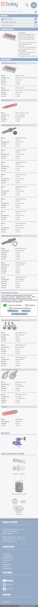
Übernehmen (26, 311)
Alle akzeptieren (13, 311)
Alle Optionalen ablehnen (19, 314)
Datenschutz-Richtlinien (15, 302)
